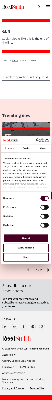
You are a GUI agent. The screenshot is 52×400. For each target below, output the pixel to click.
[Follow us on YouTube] (14, 327)
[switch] (44, 207)
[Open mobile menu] (48, 6)
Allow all (26, 238)
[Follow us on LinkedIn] (5, 327)
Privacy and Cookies (13, 388)
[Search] (39, 7)
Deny (26, 257)
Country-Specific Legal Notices (18, 360)
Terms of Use (37, 388)
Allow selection (26, 247)
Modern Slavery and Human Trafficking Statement (23, 380)
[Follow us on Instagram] (33, 327)
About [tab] (42, 148)
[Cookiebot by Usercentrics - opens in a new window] (37, 140)
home (15, 60)
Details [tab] (26, 148)
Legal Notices (27, 366)
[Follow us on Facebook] (24, 327)
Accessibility (8, 354)
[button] (48, 270)
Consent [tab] (9, 148)
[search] (47, 77)
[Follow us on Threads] (42, 327)
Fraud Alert (8, 366)
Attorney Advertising (13, 373)
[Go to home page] (13, 7)
